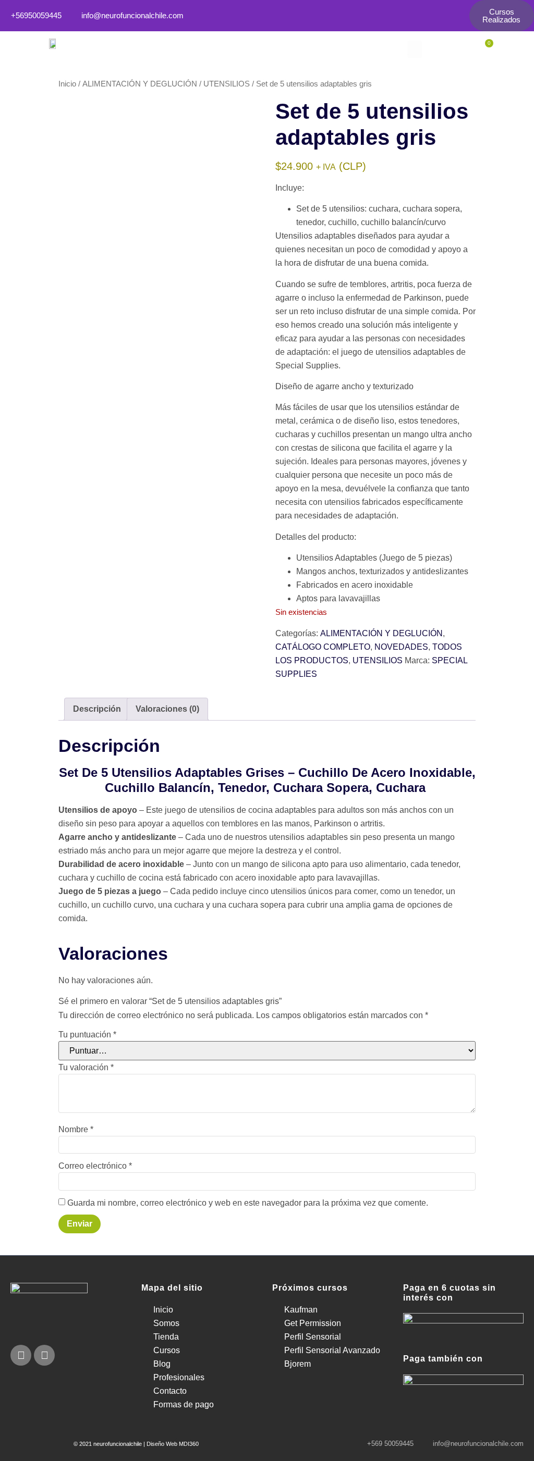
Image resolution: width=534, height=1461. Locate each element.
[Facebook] (20, 1355)
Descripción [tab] (97, 708)
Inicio (67, 84)
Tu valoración (86, 1067)
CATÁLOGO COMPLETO (322, 646)
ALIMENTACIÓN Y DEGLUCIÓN (139, 84)
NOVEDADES (401, 646)
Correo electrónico (95, 1166)
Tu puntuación (87, 1035)
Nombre (75, 1129)
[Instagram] (44, 1355)
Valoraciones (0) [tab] (167, 708)
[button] (414, 49)
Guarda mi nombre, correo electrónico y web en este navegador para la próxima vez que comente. (247, 1203)
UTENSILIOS (226, 84)
